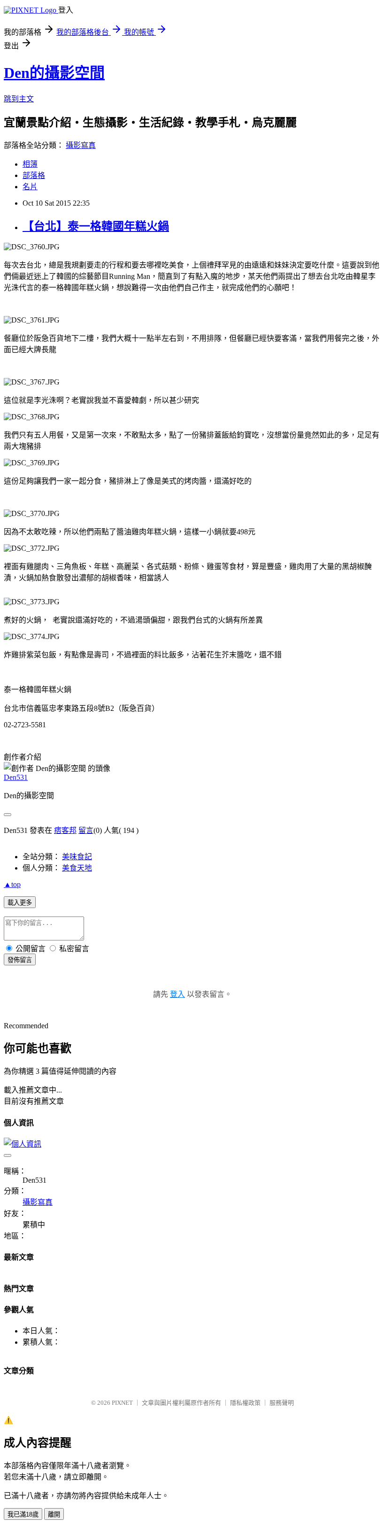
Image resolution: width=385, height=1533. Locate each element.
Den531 (16, 777)
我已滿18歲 (23, 1514)
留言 (85, 830)
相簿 (30, 164)
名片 (30, 187)
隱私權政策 (245, 1402)
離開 (54, 1514)
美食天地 (77, 868)
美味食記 (77, 857)
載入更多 (20, 902)
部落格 (34, 175)
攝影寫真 (81, 145)
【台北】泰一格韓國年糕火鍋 (96, 226)
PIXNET (122, 1402)
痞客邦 (65, 830)
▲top (12, 884)
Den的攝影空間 (54, 72)
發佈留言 (20, 959)
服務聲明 (282, 1402)
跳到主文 (19, 99)
